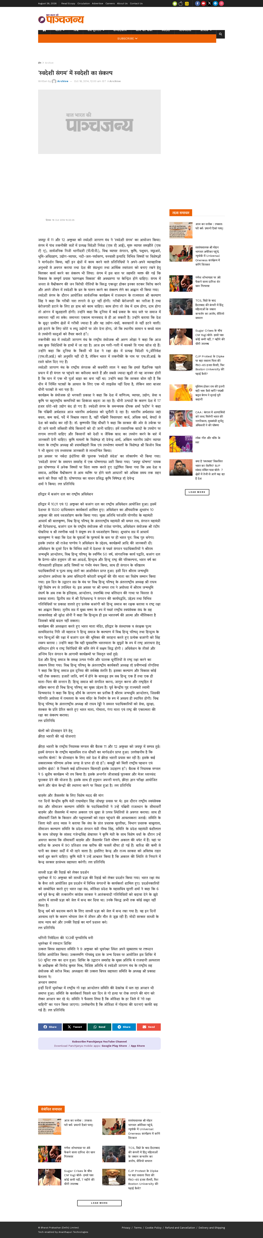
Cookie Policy (153, 1227)
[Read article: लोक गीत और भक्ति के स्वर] (181, 444)
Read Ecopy (68, 3)
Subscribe (125, 38)
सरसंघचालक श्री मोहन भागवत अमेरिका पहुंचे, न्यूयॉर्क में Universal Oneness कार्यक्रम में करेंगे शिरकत (144, 1129)
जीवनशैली (185, 30)
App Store (138, 1045)
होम (39, 62)
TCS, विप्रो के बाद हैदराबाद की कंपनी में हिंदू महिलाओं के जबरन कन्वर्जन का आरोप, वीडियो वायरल (209, 309)
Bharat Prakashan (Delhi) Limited (60, 1227)
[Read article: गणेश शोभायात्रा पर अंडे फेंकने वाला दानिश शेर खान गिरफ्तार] (49, 1154)
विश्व (76, 30)
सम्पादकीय (120, 30)
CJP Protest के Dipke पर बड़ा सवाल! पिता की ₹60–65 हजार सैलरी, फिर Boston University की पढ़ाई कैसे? (143, 1179)
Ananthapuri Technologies (73, 1232)
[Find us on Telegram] (215, 3)
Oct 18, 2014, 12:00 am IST (90, 81)
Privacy (126, 1227)
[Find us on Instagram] (221, 3)
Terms (138, 1227)
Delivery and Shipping (212, 1227)
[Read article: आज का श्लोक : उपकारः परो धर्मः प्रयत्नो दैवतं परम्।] (49, 1126)
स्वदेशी (166, 30)
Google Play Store (114, 1045)
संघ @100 (94, 30)
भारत (58, 30)
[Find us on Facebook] (197, 3)
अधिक (204, 30)
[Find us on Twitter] (209, 3)
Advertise (97, 3)
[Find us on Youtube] (203, 3)
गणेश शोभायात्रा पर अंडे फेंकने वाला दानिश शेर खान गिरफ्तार (79, 1152)
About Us (122, 3)
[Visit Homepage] (61, 18)
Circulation (83, 3)
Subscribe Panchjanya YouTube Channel (99, 1041)
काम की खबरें (144, 30)
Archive (49, 62)
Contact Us (136, 3)
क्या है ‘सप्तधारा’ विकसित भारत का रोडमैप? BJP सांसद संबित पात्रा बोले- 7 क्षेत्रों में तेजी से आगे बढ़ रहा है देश (210, 469)
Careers (110, 3)
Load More (99, 1203)
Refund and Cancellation (180, 1227)
